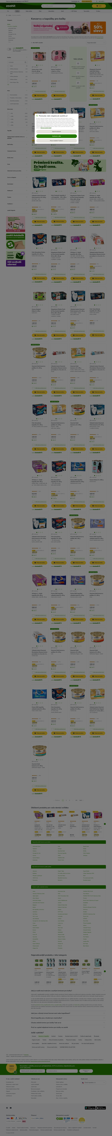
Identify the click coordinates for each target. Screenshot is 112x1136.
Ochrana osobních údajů (46, 128)
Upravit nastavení (56, 131)
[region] (56, 129)
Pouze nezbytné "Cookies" (56, 140)
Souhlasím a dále (56, 136)
